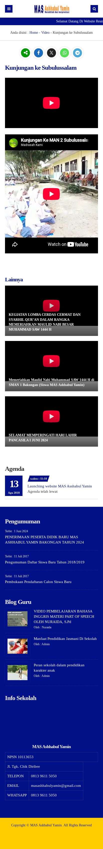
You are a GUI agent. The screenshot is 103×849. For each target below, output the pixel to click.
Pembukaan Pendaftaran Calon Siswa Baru (38, 582)
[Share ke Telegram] (78, 53)
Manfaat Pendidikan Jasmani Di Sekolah (65, 639)
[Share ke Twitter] (52, 53)
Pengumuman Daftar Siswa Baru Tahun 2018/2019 (44, 562)
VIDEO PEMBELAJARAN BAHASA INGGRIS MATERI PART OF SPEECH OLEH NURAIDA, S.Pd (64, 616)
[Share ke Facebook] (39, 53)
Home (34, 32)
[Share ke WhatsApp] (65, 53)
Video (45, 32)
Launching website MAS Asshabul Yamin (60, 486)
